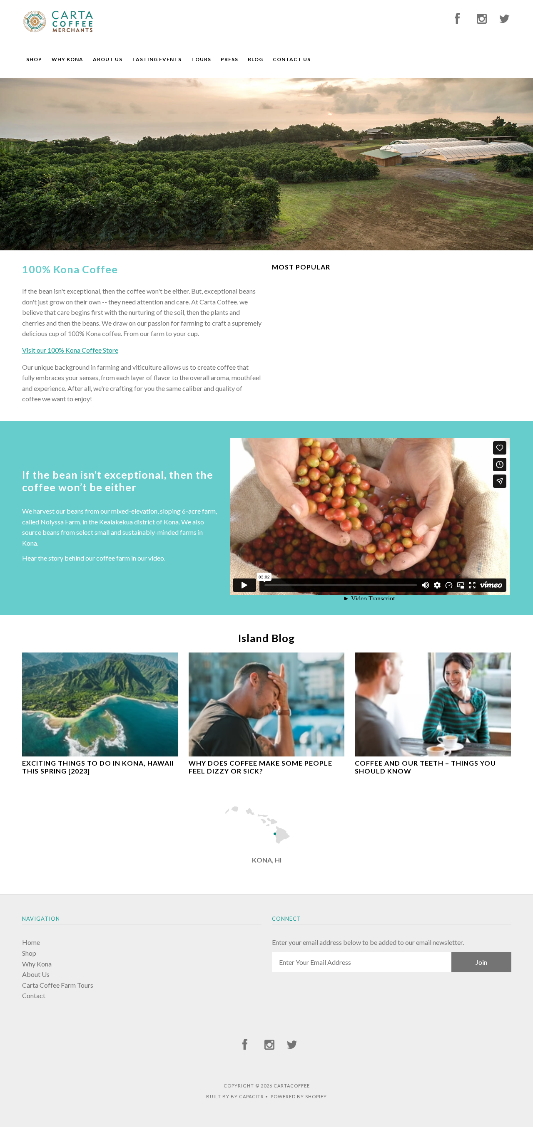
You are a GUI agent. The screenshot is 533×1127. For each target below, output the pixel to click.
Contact (33, 995)
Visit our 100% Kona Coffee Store (70, 350)
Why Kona (67, 59)
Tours (201, 59)
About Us (107, 59)
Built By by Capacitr (235, 1096)
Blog (255, 59)
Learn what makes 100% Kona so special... (138, 180)
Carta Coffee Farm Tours (57, 985)
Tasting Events (157, 59)
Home (31, 942)
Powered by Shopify (299, 1096)
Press (229, 59)
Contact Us (292, 59)
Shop (34, 59)
